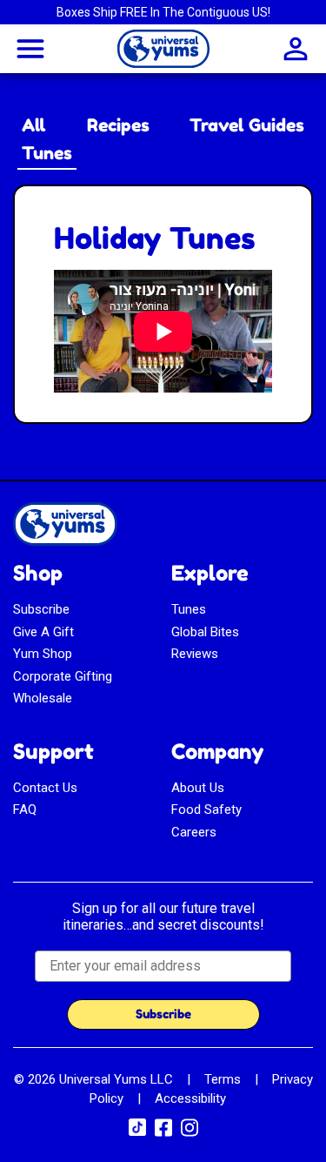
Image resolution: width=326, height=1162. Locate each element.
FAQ (25, 809)
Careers (193, 832)
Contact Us (45, 788)
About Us (197, 788)
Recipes (118, 125)
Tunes (47, 153)
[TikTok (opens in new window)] (137, 1131)
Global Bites (205, 632)
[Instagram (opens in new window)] (189, 1133)
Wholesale (42, 698)
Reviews (194, 654)
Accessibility (190, 1098)
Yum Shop (42, 654)
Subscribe (41, 609)
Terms (222, 1079)
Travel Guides (247, 125)
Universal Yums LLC (116, 1079)
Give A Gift (43, 632)
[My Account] (295, 49)
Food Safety (206, 809)
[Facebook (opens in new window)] (163, 1133)
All (34, 125)
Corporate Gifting (62, 676)
